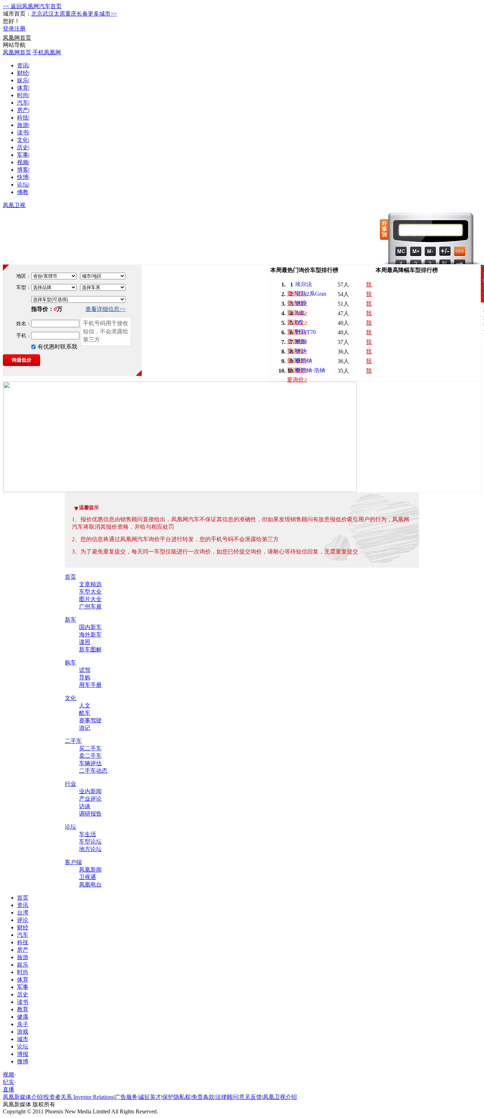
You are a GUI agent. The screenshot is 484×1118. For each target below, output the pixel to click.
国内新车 (90, 627)
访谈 (84, 806)
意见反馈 (250, 1097)
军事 (22, 155)
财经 (22, 73)
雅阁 (300, 342)
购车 (70, 663)
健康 (22, 1017)
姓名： (23, 323)
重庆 (71, 14)
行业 (70, 784)
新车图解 (90, 649)
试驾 (84, 670)
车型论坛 (90, 842)
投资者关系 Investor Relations (79, 1097)
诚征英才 (150, 1097)
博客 (22, 170)
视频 (22, 162)
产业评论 (90, 799)
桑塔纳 (303, 361)
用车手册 (90, 685)
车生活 (87, 834)
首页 (70, 577)
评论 (22, 920)
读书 (22, 132)
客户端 (73, 862)
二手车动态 (93, 771)
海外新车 (90, 635)
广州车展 (90, 607)
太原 (59, 14)
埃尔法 (303, 284)
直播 (8, 1089)
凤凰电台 (90, 884)
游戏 (22, 1032)
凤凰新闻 (90, 870)
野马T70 (305, 332)
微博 (22, 1061)
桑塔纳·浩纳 (310, 370)
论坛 (22, 185)
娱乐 (22, 80)
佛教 (22, 192)
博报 (22, 1054)
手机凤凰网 (47, 52)
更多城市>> (102, 14)
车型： (23, 287)
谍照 (84, 642)
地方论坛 (90, 849)
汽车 (22, 103)
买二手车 (90, 748)
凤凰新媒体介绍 (23, 1097)
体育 (22, 88)
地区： (23, 276)
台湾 (22, 913)
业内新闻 (90, 791)
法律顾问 (226, 1097)
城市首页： (17, 14)
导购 (84, 677)
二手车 (73, 741)
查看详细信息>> (105, 309)
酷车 (84, 713)
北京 (37, 14)
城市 (22, 1039)
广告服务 (126, 1097)
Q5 (298, 322)
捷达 (300, 351)
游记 (84, 728)
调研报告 (90, 814)
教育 (22, 1009)
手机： (23, 335)
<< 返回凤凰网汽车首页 (32, 6)
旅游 (22, 125)
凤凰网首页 (17, 38)
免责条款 (203, 1097)
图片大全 (90, 599)
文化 (22, 140)
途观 (300, 303)
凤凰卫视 (14, 205)
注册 (20, 29)
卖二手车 (90, 756)
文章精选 (90, 584)
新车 (70, 620)
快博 (22, 177)
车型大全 (90, 592)
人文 (84, 705)
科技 (22, 118)
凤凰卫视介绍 (280, 1097)
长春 (82, 14)
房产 (22, 110)
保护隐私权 (176, 1097)
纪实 (8, 1082)
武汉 (48, 14)
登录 (8, 29)
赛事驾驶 (90, 720)
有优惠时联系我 (57, 347)
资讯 (22, 65)
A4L (300, 313)
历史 (22, 147)
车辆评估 (90, 763)
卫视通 (87, 877)
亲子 (22, 1024)
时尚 (22, 95)
